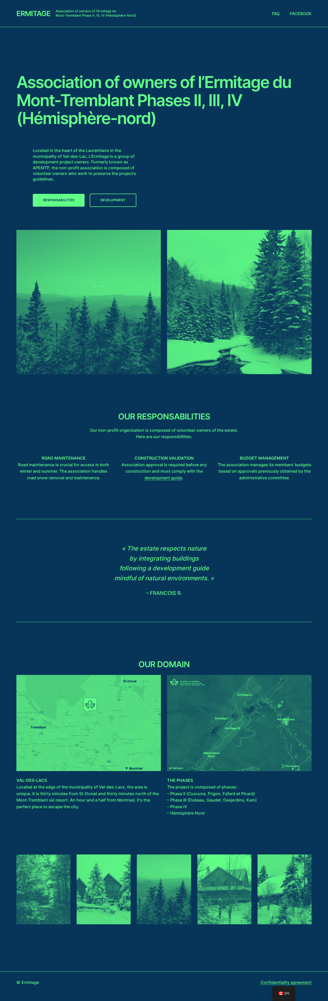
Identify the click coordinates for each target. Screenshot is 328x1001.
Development (113, 200)
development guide (163, 477)
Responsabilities (58, 200)
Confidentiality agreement (286, 982)
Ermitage (33, 13)
